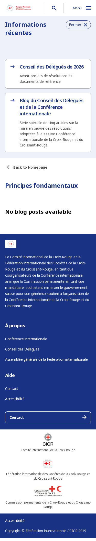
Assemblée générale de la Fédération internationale (46, 359)
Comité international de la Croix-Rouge (48, 450)
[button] (78, 24)
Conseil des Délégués (22, 349)
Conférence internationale (26, 338)
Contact (11, 388)
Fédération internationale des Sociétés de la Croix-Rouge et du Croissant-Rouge (48, 476)
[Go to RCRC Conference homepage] (18, 8)
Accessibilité (15, 398)
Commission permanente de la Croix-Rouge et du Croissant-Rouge (48, 504)
